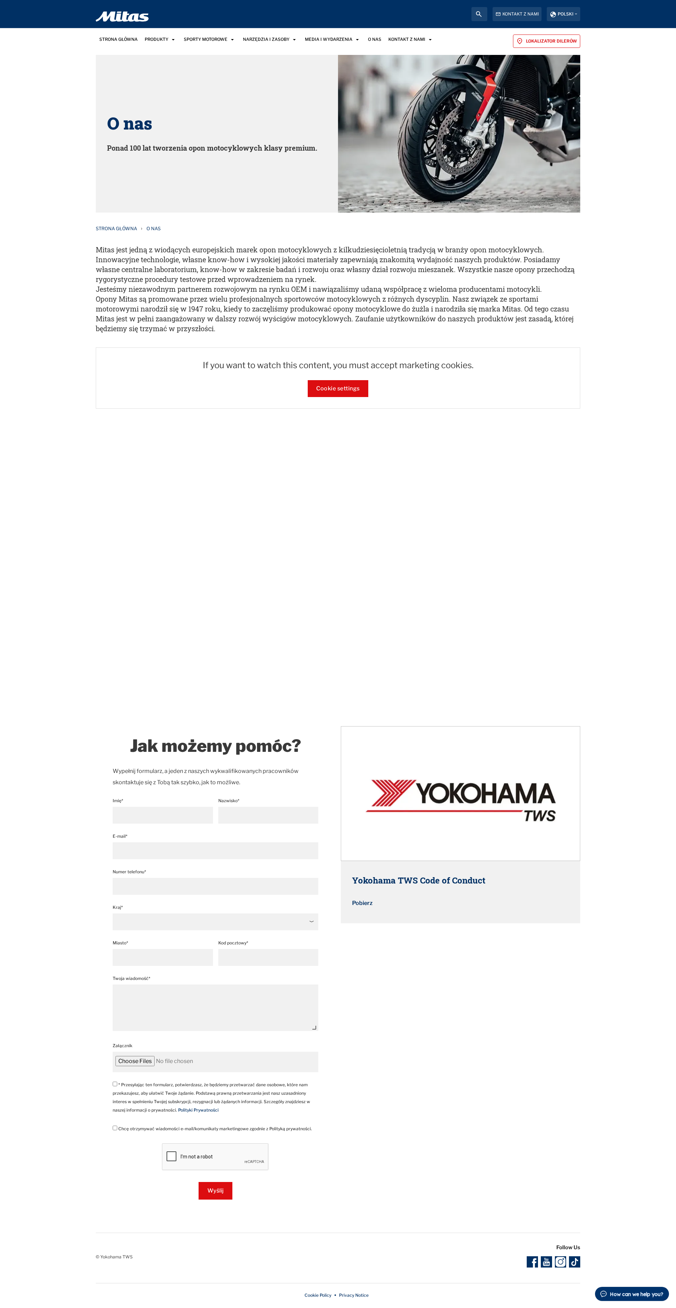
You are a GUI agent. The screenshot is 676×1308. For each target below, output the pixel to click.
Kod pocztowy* (233, 942)
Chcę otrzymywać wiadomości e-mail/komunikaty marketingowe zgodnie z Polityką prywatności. (214, 1128)
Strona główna (116, 228)
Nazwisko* (228, 800)
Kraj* (118, 907)
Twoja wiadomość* (131, 978)
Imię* (118, 800)
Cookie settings (338, 388)
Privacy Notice (354, 1295)
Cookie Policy (318, 1295)
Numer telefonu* (129, 871)
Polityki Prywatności (198, 1110)
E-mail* (120, 836)
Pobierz (362, 903)
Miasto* (120, 942)
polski (566, 14)
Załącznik (122, 1045)
